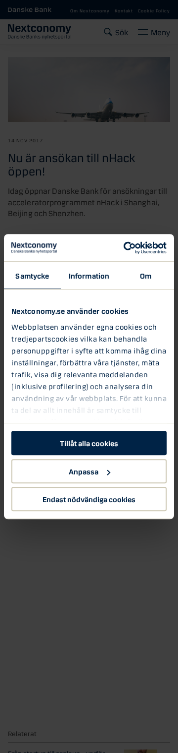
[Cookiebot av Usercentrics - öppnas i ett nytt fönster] (126, 247)
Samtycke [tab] (32, 275)
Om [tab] (145, 275)
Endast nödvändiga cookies (89, 499)
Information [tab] (89, 275)
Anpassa (83, 471)
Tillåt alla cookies (89, 443)
